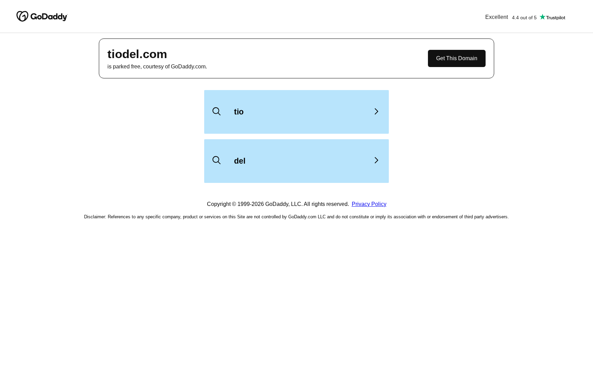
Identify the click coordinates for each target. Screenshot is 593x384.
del (239, 160)
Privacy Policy (369, 204)
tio (239, 111)
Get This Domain (456, 58)
